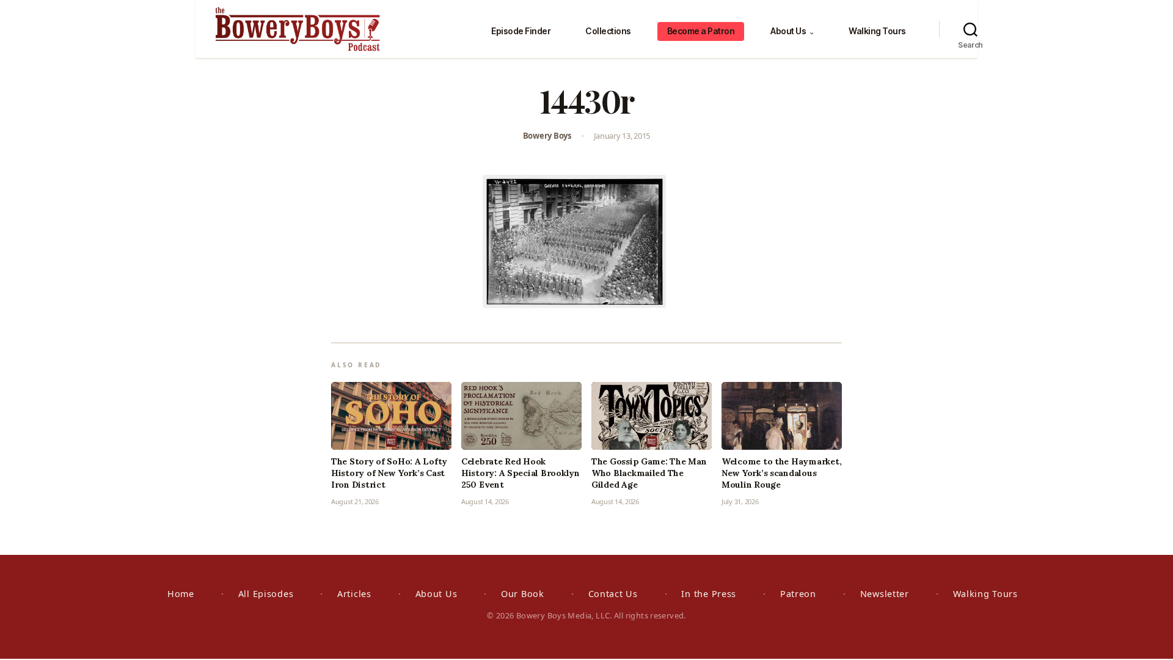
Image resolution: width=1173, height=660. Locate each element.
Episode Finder (520, 31)
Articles (354, 594)
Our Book (522, 594)
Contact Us (613, 594)
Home (180, 594)
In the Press (708, 594)
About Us (792, 31)
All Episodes (266, 594)
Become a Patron (701, 31)
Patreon (798, 594)
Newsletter (884, 594)
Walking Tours (877, 31)
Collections (608, 31)
